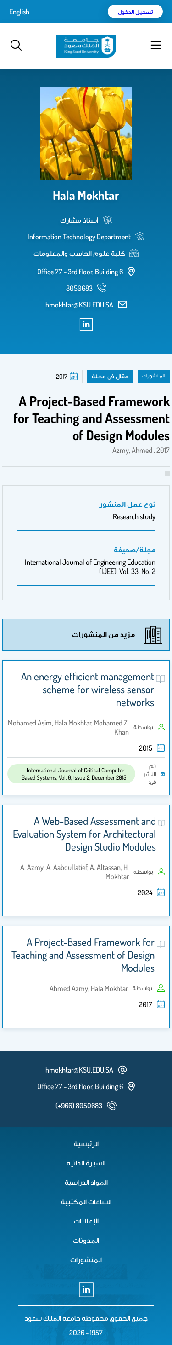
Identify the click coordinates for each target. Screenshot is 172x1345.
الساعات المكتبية (86, 1201)
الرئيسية (86, 1143)
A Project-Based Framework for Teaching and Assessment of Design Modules (83, 954)
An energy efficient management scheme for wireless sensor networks (87, 689)
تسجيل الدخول (135, 11)
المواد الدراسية (86, 1182)
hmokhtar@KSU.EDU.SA (79, 304)
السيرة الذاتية (86, 1162)
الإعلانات (86, 1220)
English (19, 11)
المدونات (86, 1240)
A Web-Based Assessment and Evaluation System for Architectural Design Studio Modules (84, 833)
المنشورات (86, 1259)
